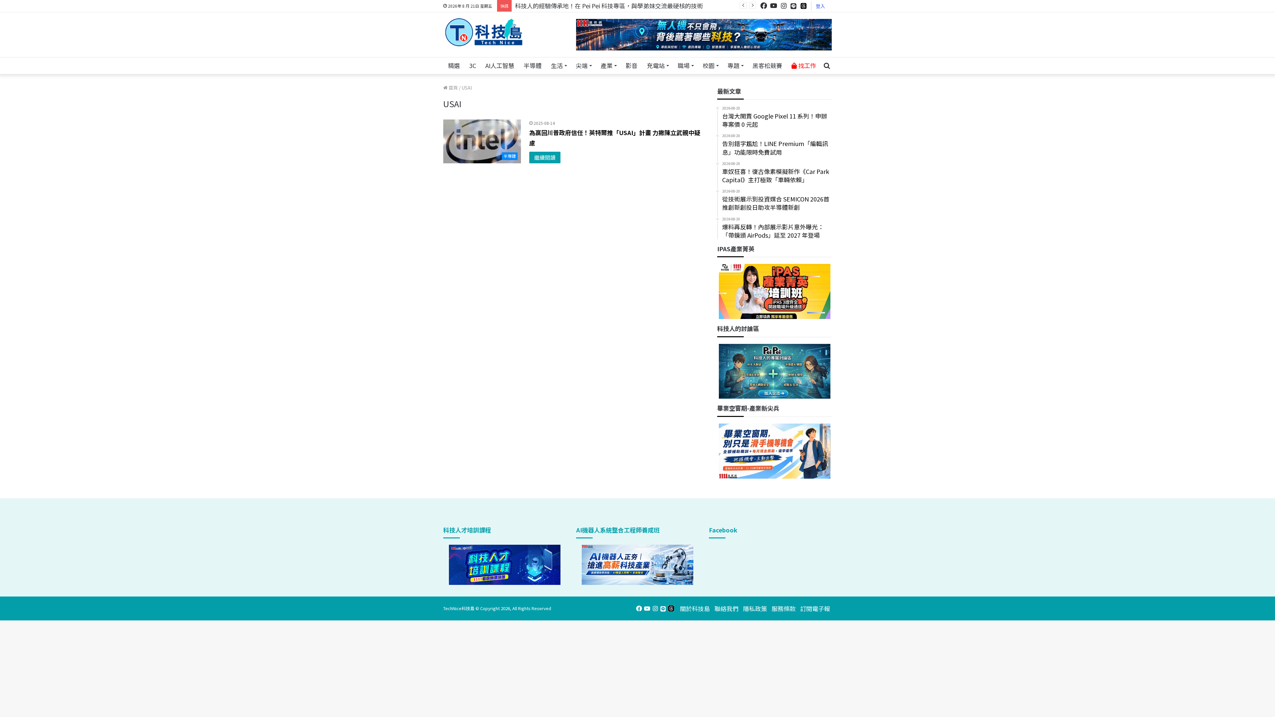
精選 (454, 65)
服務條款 (784, 608)
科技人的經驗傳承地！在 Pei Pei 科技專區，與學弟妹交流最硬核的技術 (609, 5)
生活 (557, 65)
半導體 (533, 65)
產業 (607, 65)
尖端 (582, 65)
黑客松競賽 (767, 65)
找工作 (806, 65)
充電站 (656, 65)
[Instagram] (784, 6)
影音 (632, 65)
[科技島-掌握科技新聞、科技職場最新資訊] (483, 32)
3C (472, 65)
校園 (709, 65)
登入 (820, 6)
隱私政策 (755, 608)
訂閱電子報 (815, 608)
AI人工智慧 (499, 65)
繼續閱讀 (544, 157)
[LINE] (794, 6)
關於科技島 (695, 608)
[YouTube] (774, 6)
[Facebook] (764, 6)
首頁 (453, 87)
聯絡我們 (726, 608)
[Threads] (803, 6)
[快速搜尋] (827, 65)
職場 (684, 65)
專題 (733, 65)
